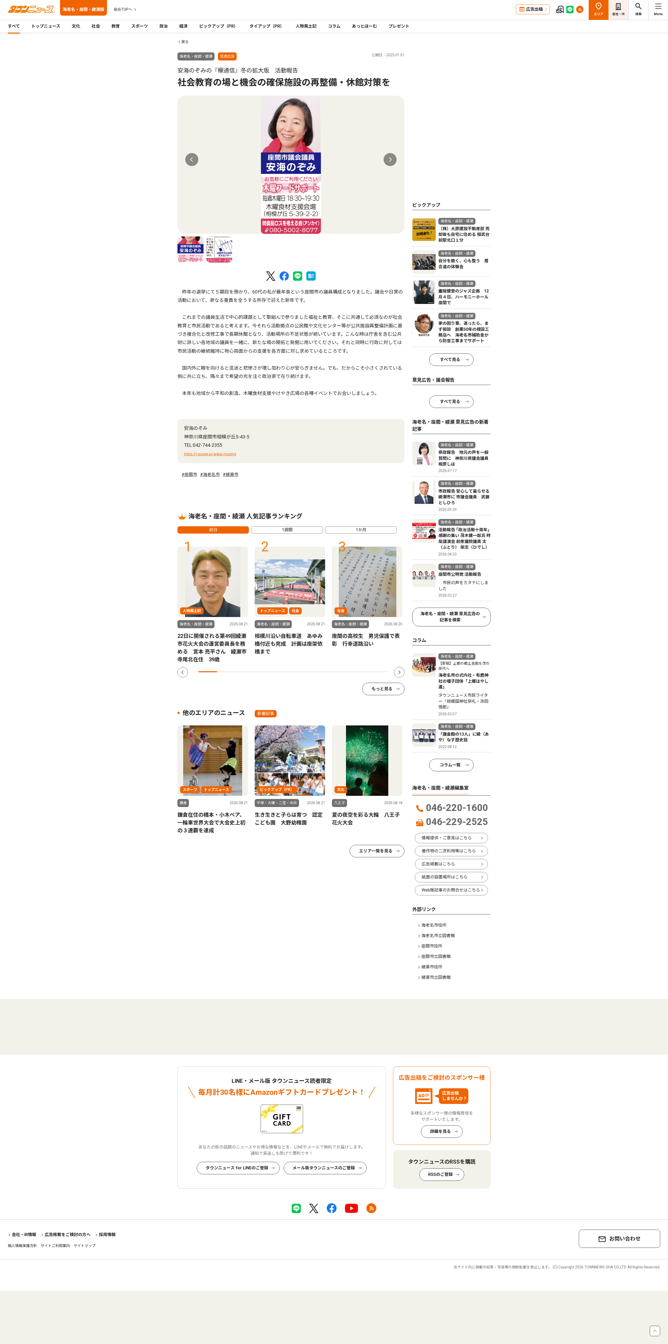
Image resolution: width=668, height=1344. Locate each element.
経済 (183, 26)
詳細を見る (440, 1131)
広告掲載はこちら (438, 864)
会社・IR (618, 14)
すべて (14, 26)
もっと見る (382, 688)
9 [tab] (358, 671)
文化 (76, 26)
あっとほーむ (364, 26)
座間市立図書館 (436, 956)
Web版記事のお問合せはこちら (451, 890)
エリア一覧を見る (375, 850)
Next (390, 159)
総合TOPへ (123, 9)
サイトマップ (85, 1246)
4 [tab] (264, 671)
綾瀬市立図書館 (436, 977)
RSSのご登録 (440, 1174)
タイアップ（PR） (266, 26)
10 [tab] (377, 671)
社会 (96, 26)
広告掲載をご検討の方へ (68, 1234)
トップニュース (45, 26)
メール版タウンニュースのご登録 (324, 1167)
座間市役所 (431, 946)
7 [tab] (321, 671)
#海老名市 (210, 474)
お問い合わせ (625, 1239)
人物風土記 (306, 26)
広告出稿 (534, 9)
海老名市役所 (433, 925)
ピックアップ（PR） (218, 26)
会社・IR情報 (24, 1234)
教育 (115, 26)
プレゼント (399, 26)
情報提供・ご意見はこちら (447, 837)
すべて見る (450, 359)
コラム (334, 26)
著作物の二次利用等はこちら (449, 850)
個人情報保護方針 (22, 1246)
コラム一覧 (450, 764)
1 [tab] (207, 671)
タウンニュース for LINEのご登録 (237, 1167)
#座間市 (189, 474)
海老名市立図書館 (438, 935)
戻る (185, 42)
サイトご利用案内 (55, 1246)
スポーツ (139, 26)
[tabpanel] (290, 165)
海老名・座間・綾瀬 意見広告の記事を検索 (450, 616)
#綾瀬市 (230, 474)
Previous (191, 159)
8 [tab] (339, 671)
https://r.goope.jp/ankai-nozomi (210, 454)
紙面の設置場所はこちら (445, 877)
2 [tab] (226, 671)
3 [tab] (245, 671)
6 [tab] (302, 671)
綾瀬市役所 (431, 966)
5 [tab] (283, 671)
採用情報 (107, 1234)
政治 (163, 26)
